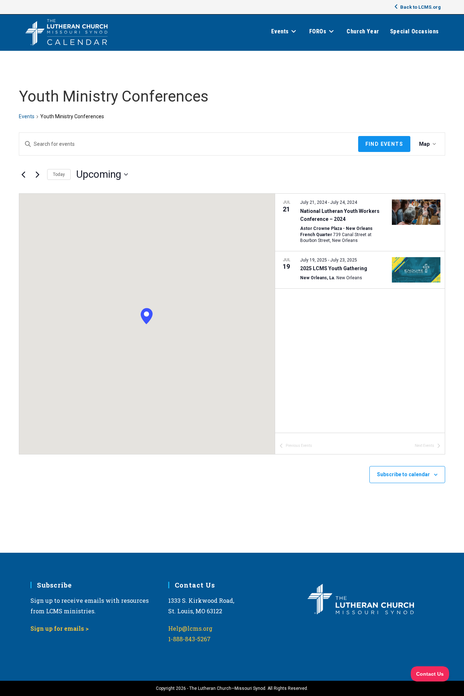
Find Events (384, 144)
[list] (360, 313)
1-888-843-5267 (189, 639)
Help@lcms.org (190, 628)
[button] (146, 316)
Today (59, 174)
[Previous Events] (23, 174)
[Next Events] (37, 174)
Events (26, 116)
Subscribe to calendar (403, 474)
